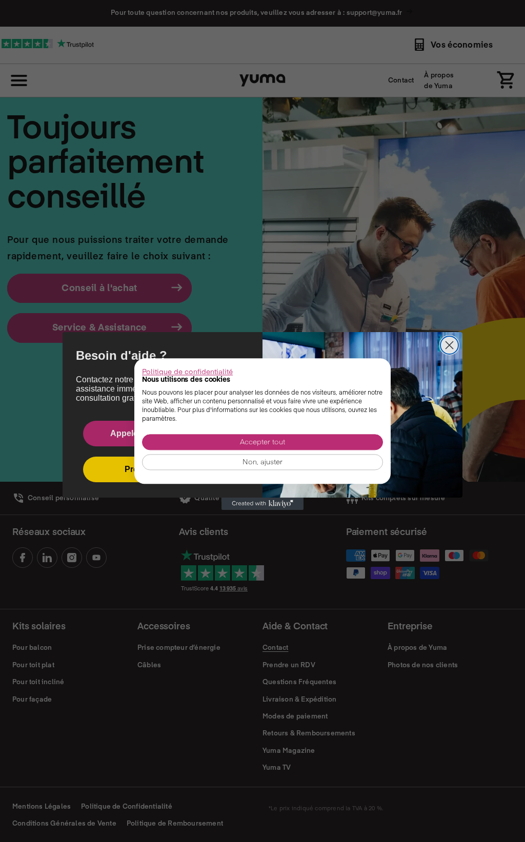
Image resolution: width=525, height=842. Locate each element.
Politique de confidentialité (187, 371)
